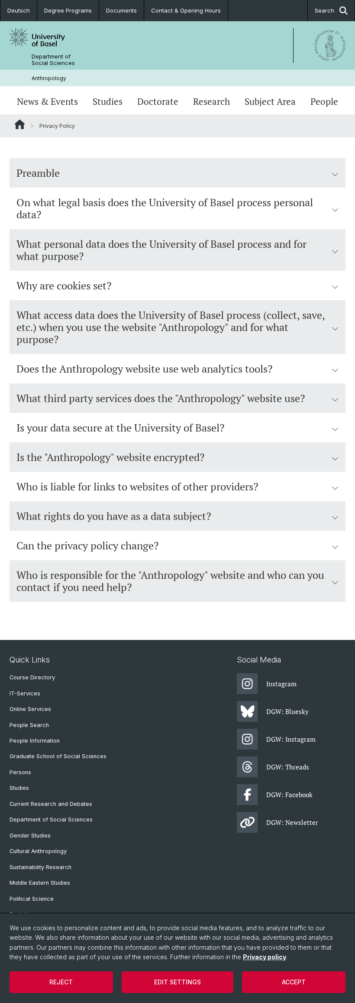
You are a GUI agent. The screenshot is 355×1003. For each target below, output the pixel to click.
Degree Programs (68, 10)
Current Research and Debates (51, 804)
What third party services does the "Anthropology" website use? (160, 398)
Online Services (30, 709)
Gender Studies (30, 835)
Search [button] (324, 10)
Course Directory (32, 677)
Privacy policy (264, 957)
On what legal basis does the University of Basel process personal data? (164, 208)
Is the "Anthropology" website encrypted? (110, 457)
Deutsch (18, 10)
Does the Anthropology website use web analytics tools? (144, 369)
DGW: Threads (287, 767)
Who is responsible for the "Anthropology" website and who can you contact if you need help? (170, 581)
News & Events (47, 101)
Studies (108, 101)
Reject (61, 982)
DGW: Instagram (291, 739)
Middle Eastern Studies (40, 883)
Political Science (32, 899)
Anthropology (49, 78)
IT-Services (25, 693)
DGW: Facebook (289, 794)
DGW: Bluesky (287, 711)
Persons (20, 772)
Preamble (38, 173)
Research (211, 101)
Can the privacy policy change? (87, 545)
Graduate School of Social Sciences (58, 756)
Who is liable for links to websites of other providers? (137, 486)
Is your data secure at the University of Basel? (120, 428)
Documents (121, 10)
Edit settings (177, 982)
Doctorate (157, 101)
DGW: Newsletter (292, 822)
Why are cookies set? (63, 285)
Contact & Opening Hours (186, 10)
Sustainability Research (40, 867)
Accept (294, 982)
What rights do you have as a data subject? (113, 516)
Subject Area (270, 101)
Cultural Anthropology (38, 851)
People (324, 101)
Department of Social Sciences (53, 59)
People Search (29, 725)
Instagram (281, 683)
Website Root (20, 124)
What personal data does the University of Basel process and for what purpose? (161, 250)
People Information (35, 740)
